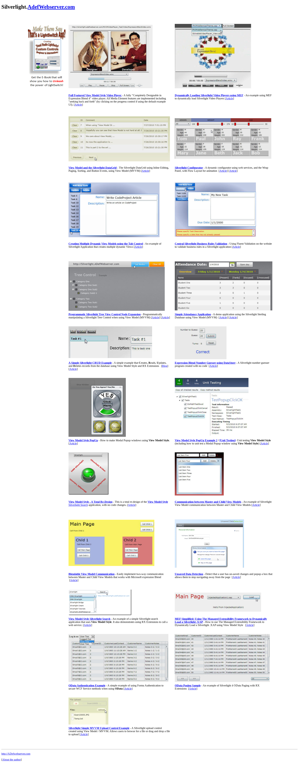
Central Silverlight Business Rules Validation (201, 243)
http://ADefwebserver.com (15, 753)
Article (78, 104)
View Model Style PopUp (83, 440)
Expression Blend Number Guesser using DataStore (205, 362)
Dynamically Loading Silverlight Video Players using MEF (209, 95)
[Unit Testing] (227, 440)
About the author (11, 759)
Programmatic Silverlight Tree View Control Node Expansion (105, 314)
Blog (164, 365)
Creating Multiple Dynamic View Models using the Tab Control (106, 243)
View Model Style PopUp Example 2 (196, 440)
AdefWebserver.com (51, 7)
